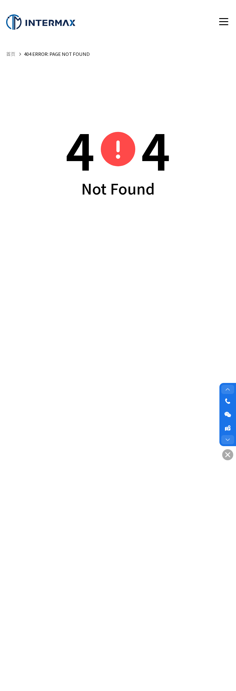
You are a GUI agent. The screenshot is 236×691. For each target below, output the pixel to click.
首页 (10, 54)
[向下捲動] (227, 439)
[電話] (227, 401)
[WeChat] (227, 414)
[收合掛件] (227, 454)
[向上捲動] (227, 389)
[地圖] (227, 428)
